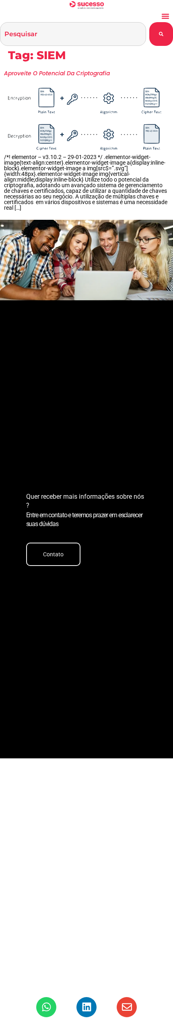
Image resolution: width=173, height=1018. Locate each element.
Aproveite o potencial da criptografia (57, 73)
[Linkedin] (86, 1007)
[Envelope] (127, 1007)
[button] (165, 16)
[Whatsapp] (46, 1007)
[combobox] (73, 34)
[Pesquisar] (161, 34)
